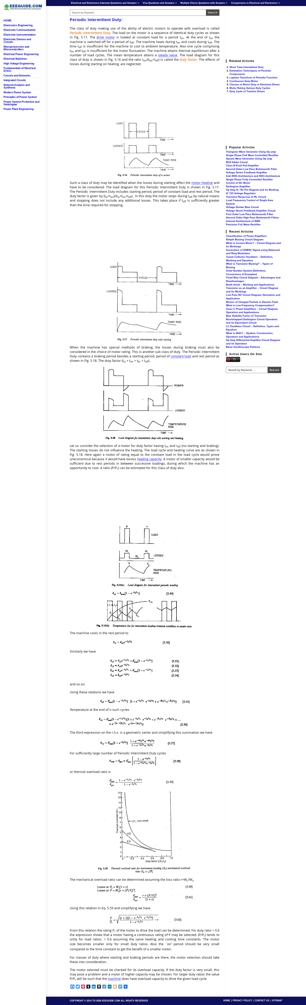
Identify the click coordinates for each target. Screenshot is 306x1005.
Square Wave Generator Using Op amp (249, 158)
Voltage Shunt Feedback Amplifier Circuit (251, 210)
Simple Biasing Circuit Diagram (244, 239)
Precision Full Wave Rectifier (243, 224)
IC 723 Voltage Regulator (241, 193)
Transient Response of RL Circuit (246, 196)
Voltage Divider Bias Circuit (242, 207)
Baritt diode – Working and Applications (250, 284)
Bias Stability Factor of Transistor (246, 315)
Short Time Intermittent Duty (247, 67)
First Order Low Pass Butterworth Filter (249, 214)
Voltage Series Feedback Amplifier (246, 172)
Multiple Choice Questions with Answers (202, 3)
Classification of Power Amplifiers (246, 236)
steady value (167, 55)
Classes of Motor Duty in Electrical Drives (255, 84)
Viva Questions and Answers (158, 3)
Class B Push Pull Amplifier (242, 165)
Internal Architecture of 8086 (243, 221)
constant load (181, 356)
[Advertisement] (144, 94)
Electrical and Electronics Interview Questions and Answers (104, 3)
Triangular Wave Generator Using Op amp (251, 151)
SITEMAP (277, 1000)
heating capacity (149, 459)
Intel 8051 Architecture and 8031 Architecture (253, 176)
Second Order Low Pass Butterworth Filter (251, 169)
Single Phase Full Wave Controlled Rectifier (252, 155)
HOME (226, 1000)
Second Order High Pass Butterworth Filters (252, 217)
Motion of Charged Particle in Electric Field (252, 302)
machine (114, 979)
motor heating (202, 183)
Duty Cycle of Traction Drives (247, 91)
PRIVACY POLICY (242, 1000)
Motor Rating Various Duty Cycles (250, 88)
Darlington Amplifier (238, 186)
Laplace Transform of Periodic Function (253, 77)
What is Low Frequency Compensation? (250, 305)
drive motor (106, 37)
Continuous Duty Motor (244, 81)
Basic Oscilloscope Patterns (243, 347)
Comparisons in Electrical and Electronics (254, 3)
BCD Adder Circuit (237, 162)
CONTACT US (262, 1000)
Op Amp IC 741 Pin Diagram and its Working (252, 189)
